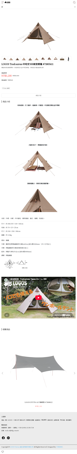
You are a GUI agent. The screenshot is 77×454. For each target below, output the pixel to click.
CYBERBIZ (59, 447)
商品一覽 (4, 420)
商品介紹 (38, 95)
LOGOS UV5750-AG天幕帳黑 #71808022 (38, 402)
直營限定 (37, 420)
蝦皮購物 (68, 420)
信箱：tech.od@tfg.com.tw (10, 430)
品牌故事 (56, 420)
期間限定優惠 (30, 420)
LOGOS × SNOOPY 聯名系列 (16, 420)
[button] (74, 373)
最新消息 (50, 420)
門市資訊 (62, 420)
